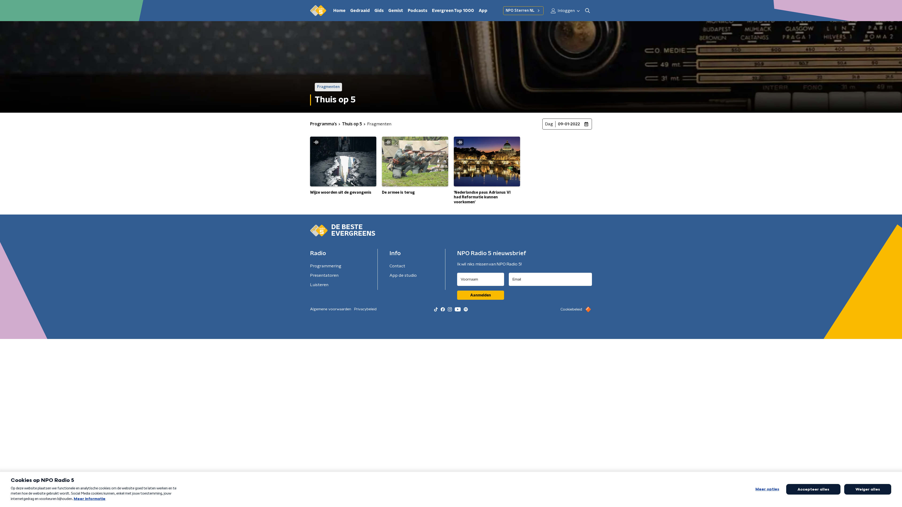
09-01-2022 (569, 124)
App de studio (403, 275)
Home (339, 11)
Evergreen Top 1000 (453, 11)
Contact (397, 266)
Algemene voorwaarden (330, 309)
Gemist (395, 11)
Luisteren (319, 285)
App (483, 11)
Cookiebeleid (571, 309)
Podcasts (417, 11)
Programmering (325, 266)
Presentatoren (324, 275)
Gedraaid (360, 11)
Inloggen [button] (566, 11)
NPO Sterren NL (520, 10)
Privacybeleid (365, 309)
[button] (587, 10)
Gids (379, 11)
